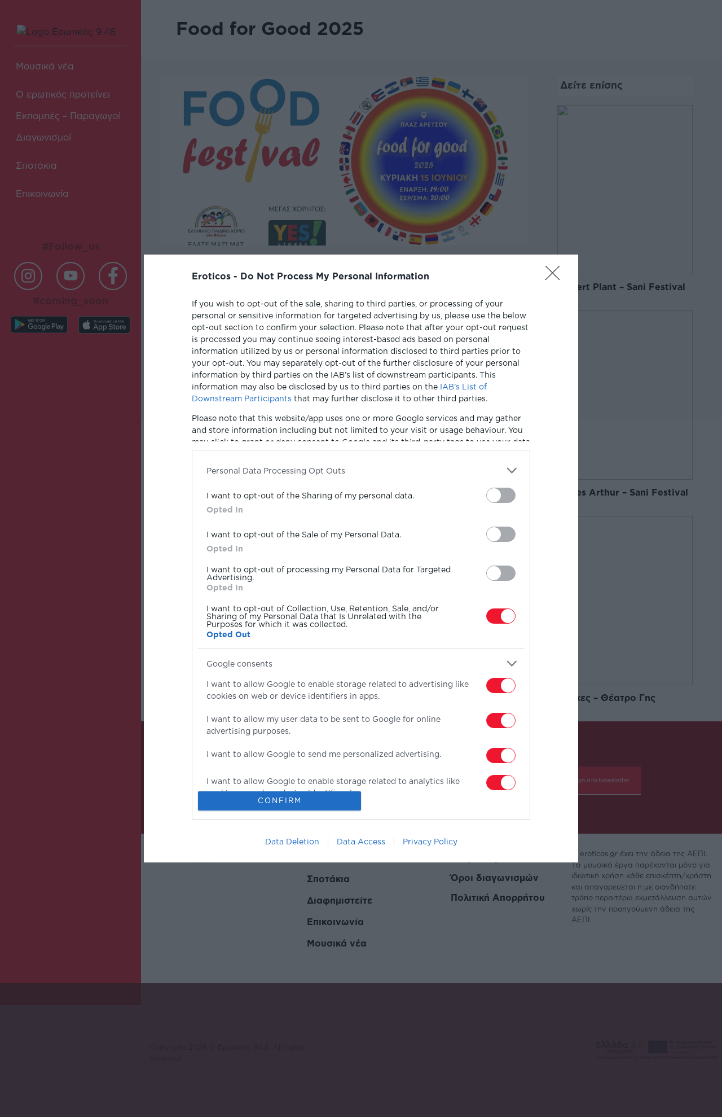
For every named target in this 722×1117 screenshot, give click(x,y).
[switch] (501, 495)
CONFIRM (280, 800)
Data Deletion (292, 841)
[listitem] (361, 470)
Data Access (361, 841)
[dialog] (361, 558)
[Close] (556, 276)
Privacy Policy (430, 841)
